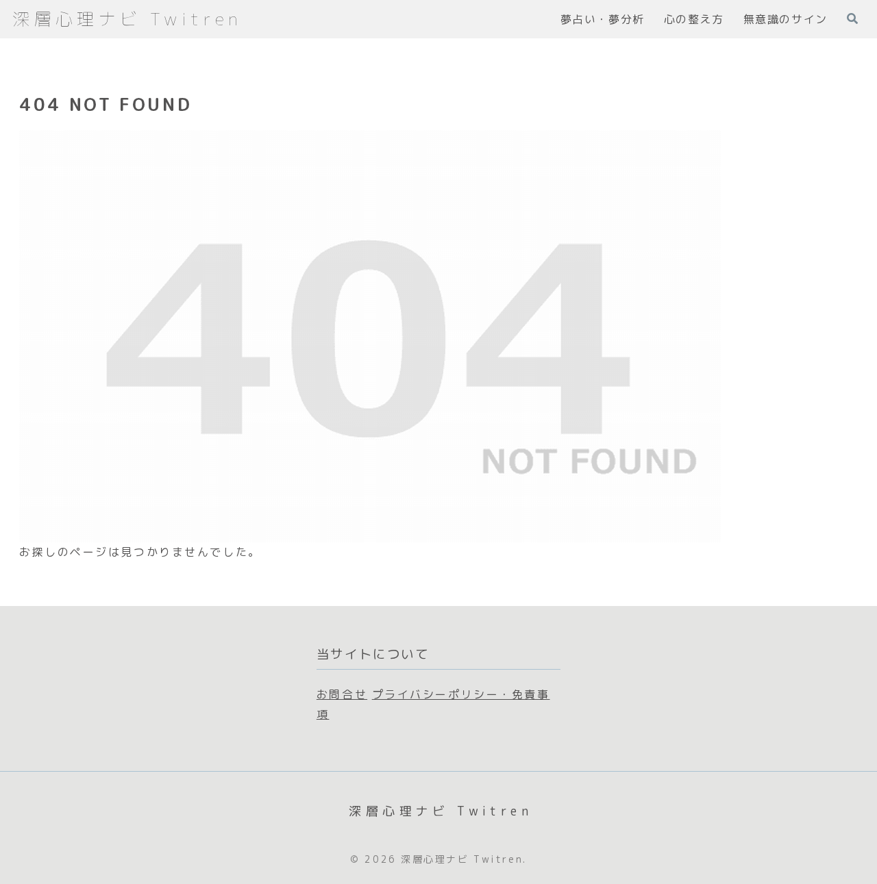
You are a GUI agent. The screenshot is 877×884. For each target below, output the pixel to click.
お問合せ (342, 694)
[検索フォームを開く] (852, 18)
